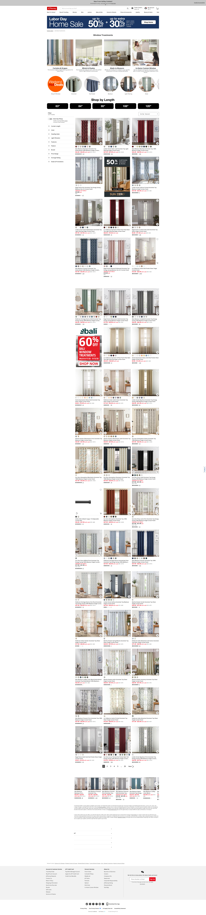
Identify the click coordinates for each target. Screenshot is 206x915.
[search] (128, 8)
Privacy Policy (83, 908)
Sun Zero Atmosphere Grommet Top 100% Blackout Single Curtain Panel (115, 519)
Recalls (48, 887)
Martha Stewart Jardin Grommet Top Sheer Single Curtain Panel (115, 680)
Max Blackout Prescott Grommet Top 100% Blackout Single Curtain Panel (144, 561)
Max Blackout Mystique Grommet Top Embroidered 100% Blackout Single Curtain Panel (87, 149)
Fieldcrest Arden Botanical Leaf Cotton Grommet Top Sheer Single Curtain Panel (145, 641)
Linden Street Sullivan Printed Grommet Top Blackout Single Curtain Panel (144, 188)
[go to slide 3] (102, 4)
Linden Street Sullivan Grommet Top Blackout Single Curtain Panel (116, 602)
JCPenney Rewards (51, 876)
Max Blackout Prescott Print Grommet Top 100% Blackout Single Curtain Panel (88, 719)
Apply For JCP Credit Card (72, 874)
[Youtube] (100, 904)
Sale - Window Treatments (107, 863)
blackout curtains (122, 817)
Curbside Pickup (89, 874)
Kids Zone (87, 885)
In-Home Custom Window (91, 887)
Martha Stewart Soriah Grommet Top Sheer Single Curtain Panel (144, 602)
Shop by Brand (108, 885)
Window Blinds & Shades (83, 863)
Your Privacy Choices (94, 908)
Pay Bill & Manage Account (72, 871)
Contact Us (49, 878)
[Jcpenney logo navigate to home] (52, 8)
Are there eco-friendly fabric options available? (61, 828)
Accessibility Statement (120, 908)
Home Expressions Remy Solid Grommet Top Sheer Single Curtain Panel (87, 400)
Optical (87, 883)
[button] (117, 177)
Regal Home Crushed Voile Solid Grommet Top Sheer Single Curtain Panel (145, 230)
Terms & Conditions (92, 911)
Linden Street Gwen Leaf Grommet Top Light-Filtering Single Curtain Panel (116, 149)
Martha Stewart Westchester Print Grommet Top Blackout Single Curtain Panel (88, 439)
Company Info (108, 876)
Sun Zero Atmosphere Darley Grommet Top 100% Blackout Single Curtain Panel (144, 439)
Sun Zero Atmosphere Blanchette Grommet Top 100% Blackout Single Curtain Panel (88, 478)
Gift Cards (48, 889)
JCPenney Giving (108, 883)
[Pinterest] (96, 904)
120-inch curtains (102, 807)
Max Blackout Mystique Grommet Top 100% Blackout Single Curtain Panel (144, 149)
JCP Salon (87, 878)
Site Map (106, 887)
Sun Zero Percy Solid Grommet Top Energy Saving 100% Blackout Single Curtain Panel (143, 478)
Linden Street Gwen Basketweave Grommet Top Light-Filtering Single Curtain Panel (88, 230)
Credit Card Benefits (70, 876)
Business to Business (109, 871)
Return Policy (49, 880)
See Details (142, 884)
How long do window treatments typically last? (61, 842)
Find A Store (88, 871)
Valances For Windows (60, 863)
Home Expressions (112, 809)
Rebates (48, 892)
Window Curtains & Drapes (71, 863)
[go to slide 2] (101, 4)
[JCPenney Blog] (103, 904)
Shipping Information (52, 883)
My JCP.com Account (51, 874)
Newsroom (107, 878)
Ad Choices (101, 911)
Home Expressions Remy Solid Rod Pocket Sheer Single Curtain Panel (145, 358)
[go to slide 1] (99, 4)
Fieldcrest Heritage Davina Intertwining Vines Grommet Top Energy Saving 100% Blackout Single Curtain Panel (116, 561)
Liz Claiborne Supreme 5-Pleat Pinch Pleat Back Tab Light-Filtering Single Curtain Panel (117, 230)
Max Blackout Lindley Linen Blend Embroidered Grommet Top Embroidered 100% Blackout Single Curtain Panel (88, 680)
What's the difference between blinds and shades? (62, 833)
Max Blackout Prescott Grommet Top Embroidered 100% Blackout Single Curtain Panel (87, 269)
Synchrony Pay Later (51, 885)
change (66, 120)
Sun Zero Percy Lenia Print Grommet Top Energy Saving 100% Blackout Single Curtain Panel (145, 519)
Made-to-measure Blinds (118, 863)
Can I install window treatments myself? (59, 847)
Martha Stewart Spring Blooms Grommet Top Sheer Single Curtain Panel (116, 641)
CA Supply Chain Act (107, 908)
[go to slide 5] (105, 4)
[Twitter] (87, 904)
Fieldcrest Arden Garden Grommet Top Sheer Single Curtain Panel (87, 641)
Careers (106, 874)
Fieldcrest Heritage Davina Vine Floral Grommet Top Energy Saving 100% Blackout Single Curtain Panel (88, 602)
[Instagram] (90, 904)
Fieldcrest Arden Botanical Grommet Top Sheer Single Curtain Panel (145, 719)
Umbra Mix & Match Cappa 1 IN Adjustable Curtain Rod (87, 519)
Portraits (87, 880)
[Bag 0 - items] (157, 8)
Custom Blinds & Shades (94, 863)
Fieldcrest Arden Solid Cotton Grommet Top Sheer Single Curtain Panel (116, 400)
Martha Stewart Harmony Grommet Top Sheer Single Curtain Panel (144, 680)
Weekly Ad (87, 876)
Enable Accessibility (199, 2)
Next (130, 766)
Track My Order (50, 871)
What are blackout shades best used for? (59, 837)
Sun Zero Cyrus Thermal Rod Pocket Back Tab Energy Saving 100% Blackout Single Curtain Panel (116, 757)
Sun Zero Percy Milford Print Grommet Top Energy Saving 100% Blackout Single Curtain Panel (87, 561)
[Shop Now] (117, 177)
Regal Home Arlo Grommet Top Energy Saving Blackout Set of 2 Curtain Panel (88, 188)
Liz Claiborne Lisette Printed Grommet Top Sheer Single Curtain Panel (115, 719)
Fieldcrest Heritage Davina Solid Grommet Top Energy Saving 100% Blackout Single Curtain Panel (88, 319)
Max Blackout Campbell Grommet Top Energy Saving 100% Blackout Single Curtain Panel (144, 319)
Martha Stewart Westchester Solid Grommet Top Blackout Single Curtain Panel (117, 439)
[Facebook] (93, 904)
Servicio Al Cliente (51, 894)
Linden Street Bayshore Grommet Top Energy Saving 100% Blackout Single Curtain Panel (144, 400)
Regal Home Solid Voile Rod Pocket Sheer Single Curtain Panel (88, 757)
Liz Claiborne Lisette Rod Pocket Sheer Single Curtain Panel (144, 269)
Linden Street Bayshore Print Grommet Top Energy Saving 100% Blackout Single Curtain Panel (144, 757)
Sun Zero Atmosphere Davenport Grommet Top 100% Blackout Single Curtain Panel (117, 478)
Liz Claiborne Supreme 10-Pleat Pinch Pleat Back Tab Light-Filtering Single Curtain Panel (117, 358)
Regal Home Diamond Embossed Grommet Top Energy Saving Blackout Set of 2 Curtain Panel (116, 269)
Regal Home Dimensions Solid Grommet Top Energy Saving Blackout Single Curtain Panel (116, 319)
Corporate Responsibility (110, 880)
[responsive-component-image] (60, 52)
